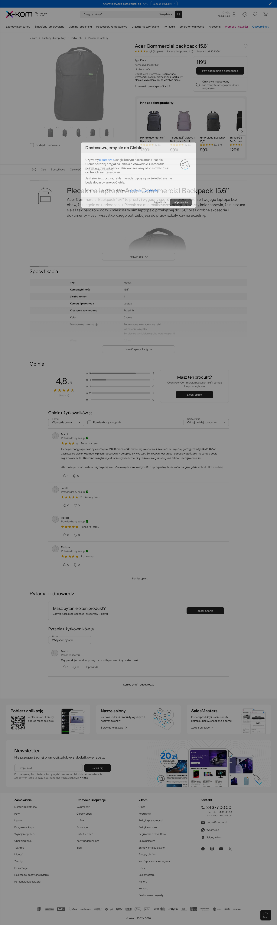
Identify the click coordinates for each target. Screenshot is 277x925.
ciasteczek (106, 447)
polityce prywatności (144, 478)
